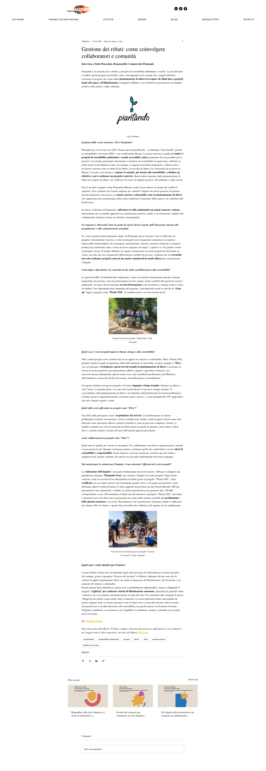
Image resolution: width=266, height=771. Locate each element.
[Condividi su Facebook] (83, 661)
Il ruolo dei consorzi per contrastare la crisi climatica (130, 713)
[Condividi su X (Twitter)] (89, 661)
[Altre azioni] (182, 41)
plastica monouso (91, 645)
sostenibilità (88, 639)
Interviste (85, 652)
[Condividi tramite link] (103, 661)
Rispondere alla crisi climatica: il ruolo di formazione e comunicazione (88, 713)
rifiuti (146, 639)
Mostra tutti (193, 679)
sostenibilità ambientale (108, 639)
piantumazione (159, 639)
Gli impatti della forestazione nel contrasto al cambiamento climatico (177, 713)
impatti (126, 639)
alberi (136, 639)
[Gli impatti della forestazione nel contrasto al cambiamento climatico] (178, 696)
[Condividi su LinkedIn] (96, 661)
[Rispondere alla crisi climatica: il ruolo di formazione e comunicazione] (88, 696)
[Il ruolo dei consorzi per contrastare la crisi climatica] (133, 696)
